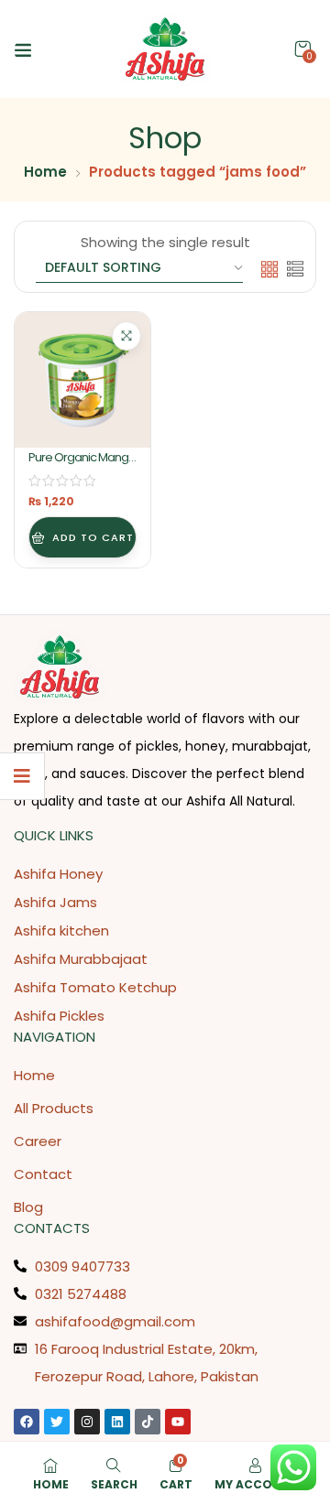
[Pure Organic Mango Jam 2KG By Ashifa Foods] (82, 380)
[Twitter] (57, 1421)
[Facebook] (26, 1421)
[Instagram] (87, 1421)
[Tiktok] (147, 1421)
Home (45, 171)
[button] (302, 49)
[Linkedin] (117, 1421)
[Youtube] (178, 1421)
